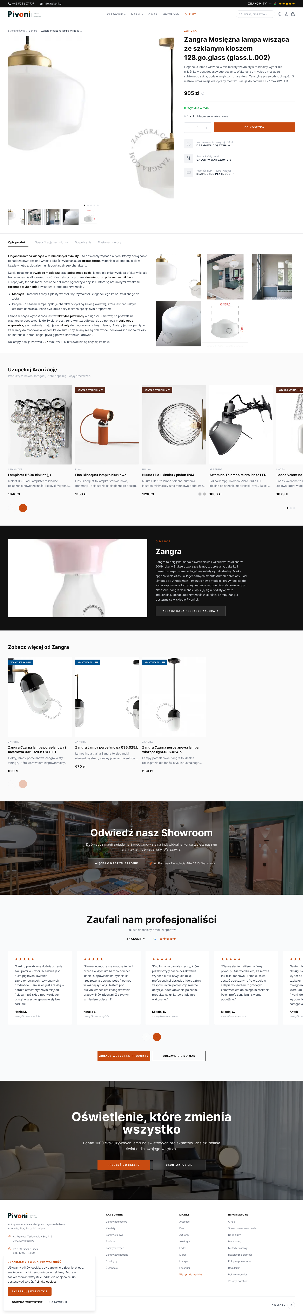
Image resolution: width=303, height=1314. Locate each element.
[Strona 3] (294, 508)
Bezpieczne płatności (240, 1254)
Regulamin (234, 1267)
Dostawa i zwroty (109, 242)
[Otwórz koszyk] (293, 14)
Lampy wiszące (115, 1248)
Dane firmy (234, 1234)
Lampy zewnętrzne (117, 1254)
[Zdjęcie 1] (84, 205)
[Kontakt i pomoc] (280, 14)
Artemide (184, 1221)
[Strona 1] (287, 508)
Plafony (110, 1241)
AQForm (184, 1234)
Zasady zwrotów (238, 1281)
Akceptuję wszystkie (29, 1291)
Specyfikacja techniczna (51, 242)
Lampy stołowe (114, 1234)
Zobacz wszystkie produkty (124, 1055)
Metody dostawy (238, 1248)
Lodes (182, 1248)
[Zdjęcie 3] (91, 205)
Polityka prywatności (240, 1261)
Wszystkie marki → (190, 1274)
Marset (183, 1254)
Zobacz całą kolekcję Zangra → (190, 611)
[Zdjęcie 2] (88, 205)
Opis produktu (18, 242)
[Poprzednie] (12, 508)
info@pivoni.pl (53, 3)
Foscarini (184, 1267)
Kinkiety (110, 1228)
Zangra (33, 30)
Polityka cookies (237, 1274)
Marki (135, 14)
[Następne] (23, 508)
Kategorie (115, 14)
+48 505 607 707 (23, 3)
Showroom (171, 14)
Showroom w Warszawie (242, 1228)
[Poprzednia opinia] (146, 1037)
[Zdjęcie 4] (94, 205)
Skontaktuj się (179, 1164)
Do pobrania (83, 242)
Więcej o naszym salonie (116, 863)
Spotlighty (112, 1261)
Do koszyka (254, 127)
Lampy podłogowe (116, 1221)
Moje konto (234, 1241)
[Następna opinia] (157, 1037)
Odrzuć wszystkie (27, 1302)
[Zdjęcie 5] (98, 205)
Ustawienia (58, 1302)
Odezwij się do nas (179, 1055)
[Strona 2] (291, 508)
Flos (181, 1228)
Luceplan (184, 1261)
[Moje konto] (286, 14)
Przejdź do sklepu (124, 1164)
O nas (152, 14)
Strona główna (16, 30)
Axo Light (184, 1241)
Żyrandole (112, 1267)
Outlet (190, 14)
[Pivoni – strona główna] (24, 14)
